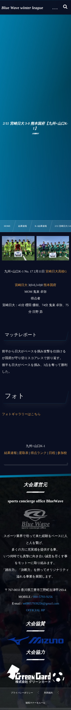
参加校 (62, 453)
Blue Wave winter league (22, 8)
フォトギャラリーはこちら (21, 414)
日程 (52, 453)
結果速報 (10, 453)
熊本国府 (50, 285)
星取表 (23, 453)
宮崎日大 (21, 285)
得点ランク (39, 453)
